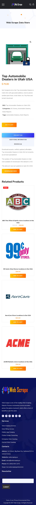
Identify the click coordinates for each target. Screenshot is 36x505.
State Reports (6, 112)
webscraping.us (13, 457)
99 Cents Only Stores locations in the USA (18, 269)
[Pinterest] (16, 416)
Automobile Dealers (24, 109)
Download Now (11, 171)
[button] (30, 42)
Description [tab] (18, 135)
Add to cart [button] (18, 229)
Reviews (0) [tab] (18, 144)
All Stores (14, 109)
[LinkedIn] (3, 416)
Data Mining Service (8, 429)
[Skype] (19, 416)
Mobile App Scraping (8, 432)
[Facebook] (9, 416)
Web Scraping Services (9, 426)
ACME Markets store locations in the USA (18, 362)
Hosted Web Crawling (9, 442)
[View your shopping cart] (33, 4)
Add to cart (9, 125)
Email (4, 477)
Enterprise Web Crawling (9, 439)
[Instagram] (13, 416)
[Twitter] (6, 416)
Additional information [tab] (18, 140)
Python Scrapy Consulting (10, 435)
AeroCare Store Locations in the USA (18, 315)
